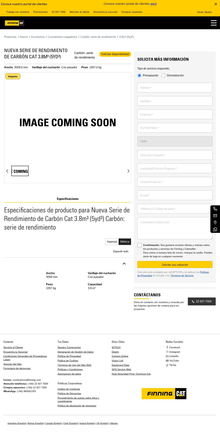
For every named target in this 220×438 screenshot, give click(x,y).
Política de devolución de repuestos (77, 405)
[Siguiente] (128, 171)
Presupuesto (150, 75)
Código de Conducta (69, 389)
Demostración (175, 75)
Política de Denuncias (69, 393)
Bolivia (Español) (36, 423)
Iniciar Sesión (204, 12)
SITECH (116, 347)
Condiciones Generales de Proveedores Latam (25, 358)
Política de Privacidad (69, 356)
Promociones (40, 11)
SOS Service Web (121, 369)
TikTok (172, 365)
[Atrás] (7, 171)
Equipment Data (120, 365)
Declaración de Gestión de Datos (76, 351)
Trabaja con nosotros (17, 11)
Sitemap (114, 423)
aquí (154, 4)
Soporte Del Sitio (12, 364)
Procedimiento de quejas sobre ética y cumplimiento (78, 400)
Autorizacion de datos (69, 373)
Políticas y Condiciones (70, 369)
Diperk (115, 351)
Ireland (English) (87, 423)
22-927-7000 (204, 301)
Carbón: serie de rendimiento (84, 55)
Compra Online (120, 356)
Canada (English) (53, 423)
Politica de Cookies (68, 360)
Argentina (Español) (17, 423)
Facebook (174, 347)
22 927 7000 (58, 11)
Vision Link (117, 360)
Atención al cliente (79, 11)
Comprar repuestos (131, 11)
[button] (213, 22)
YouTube (174, 360)
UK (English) (102, 423)
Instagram (174, 351)
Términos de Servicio (182, 275)
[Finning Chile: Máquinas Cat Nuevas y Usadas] (14, 23)
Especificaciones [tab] (68, 199)
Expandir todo (120, 251)
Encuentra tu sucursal (105, 11)
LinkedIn (174, 356)
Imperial (112, 241)
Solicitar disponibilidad (115, 54)
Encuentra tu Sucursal (15, 351)
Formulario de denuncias (17, 368)
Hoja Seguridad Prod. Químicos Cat (131, 373)
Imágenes (13, 76)
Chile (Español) (70, 423)
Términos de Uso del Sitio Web (74, 365)
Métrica (124, 241)
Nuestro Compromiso (69, 347)
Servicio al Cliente (13, 347)
